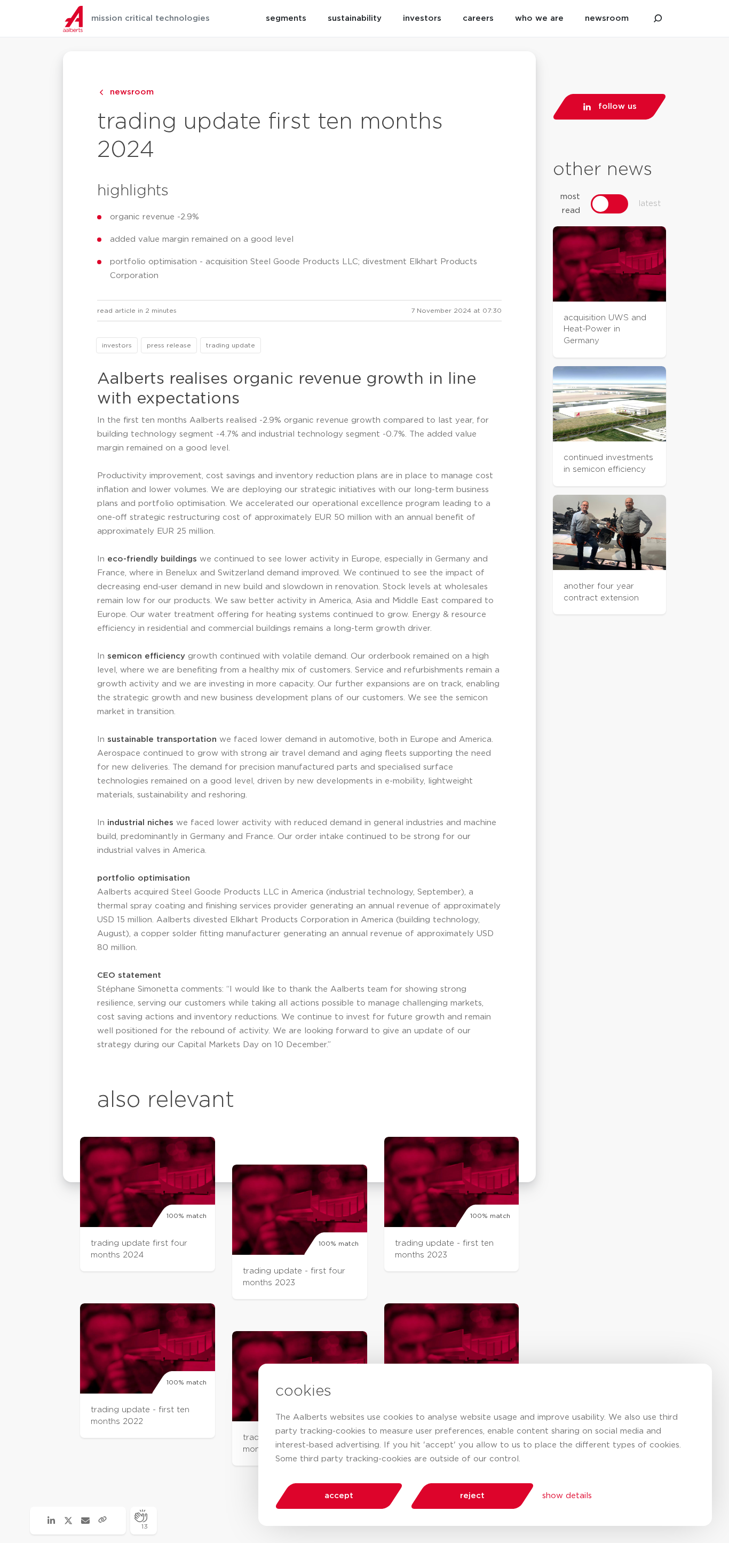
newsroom (607, 18)
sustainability (355, 18)
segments (286, 18)
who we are (539, 18)
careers (478, 18)
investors (422, 18)
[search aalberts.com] (658, 19)
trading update (230, 345)
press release (169, 345)
